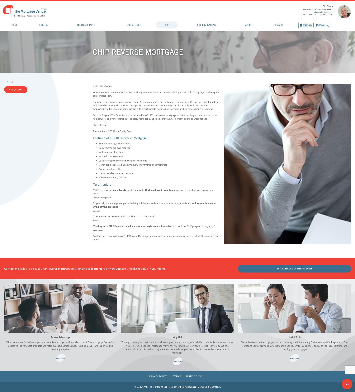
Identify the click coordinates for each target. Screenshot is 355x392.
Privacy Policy (158, 376)
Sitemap (176, 376)
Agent (248, 25)
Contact (278, 25)
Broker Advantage (206, 25)
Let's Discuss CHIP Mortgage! (294, 268)
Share (9, 82)
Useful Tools (134, 25)
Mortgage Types (86, 25)
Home (14, 25)
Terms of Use (194, 376)
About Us (44, 25)
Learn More (60, 358)
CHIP (166, 25)
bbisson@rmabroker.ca (324, 12)
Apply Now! (15, 89)
